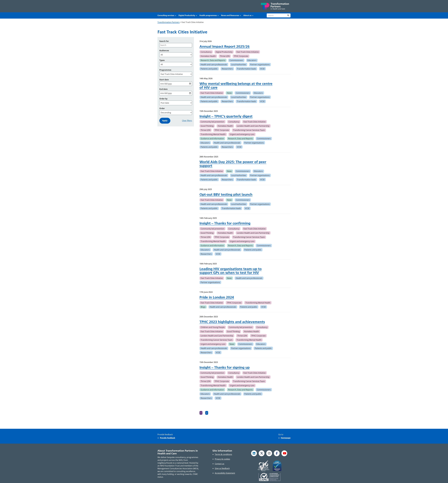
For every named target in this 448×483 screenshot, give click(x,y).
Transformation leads (246, 68)
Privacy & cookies (222, 459)
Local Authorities (238, 64)
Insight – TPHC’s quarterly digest (226, 116)
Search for (164, 41)
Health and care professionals (214, 64)
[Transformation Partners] (275, 6)
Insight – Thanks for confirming (225, 223)
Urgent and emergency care (242, 134)
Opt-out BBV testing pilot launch (226, 194)
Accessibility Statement (225, 473)
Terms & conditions (223, 454)
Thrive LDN (225, 56)
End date (163, 89)
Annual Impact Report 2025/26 (225, 46)
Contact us (219, 463)
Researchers (227, 68)
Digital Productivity (224, 52)
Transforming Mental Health (213, 134)
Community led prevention (212, 121)
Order (162, 108)
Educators (251, 60)
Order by (163, 98)
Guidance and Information (212, 138)
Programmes (165, 70)
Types (162, 60)
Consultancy (206, 52)
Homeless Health (208, 56)
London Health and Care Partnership (253, 126)
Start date (164, 79)
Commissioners (236, 60)
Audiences (164, 50)
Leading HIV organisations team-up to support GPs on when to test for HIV (231, 271)
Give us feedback (222, 468)
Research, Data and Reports (213, 60)
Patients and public (209, 68)
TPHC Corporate (241, 56)
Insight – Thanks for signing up (225, 367)
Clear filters (187, 120)
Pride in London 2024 (217, 297)
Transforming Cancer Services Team (249, 130)
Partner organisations (260, 64)
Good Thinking (207, 126)
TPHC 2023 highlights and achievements (232, 322)
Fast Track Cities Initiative (248, 52)
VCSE (262, 68)
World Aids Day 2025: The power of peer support (233, 164)
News (229, 93)
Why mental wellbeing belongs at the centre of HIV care (236, 86)
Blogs (203, 307)
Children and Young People (213, 327)
